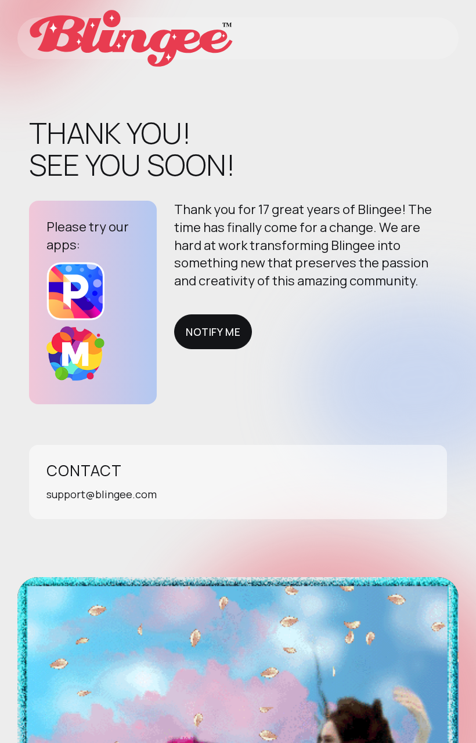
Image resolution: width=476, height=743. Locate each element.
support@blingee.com (101, 494)
